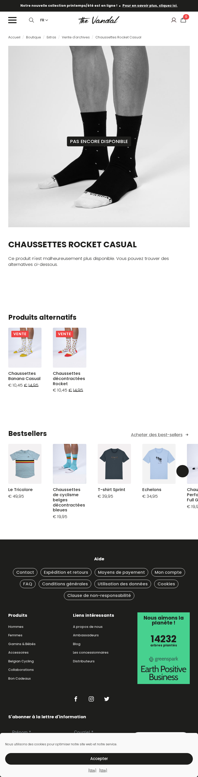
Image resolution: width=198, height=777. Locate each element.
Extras (51, 37)
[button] (182, 471)
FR (42, 20)
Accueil (14, 37)
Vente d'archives (76, 37)
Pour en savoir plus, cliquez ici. (150, 5)
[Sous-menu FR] (45, 20)
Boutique (33, 37)
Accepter (99, 758)
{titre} (92, 770)
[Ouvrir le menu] (12, 20)
